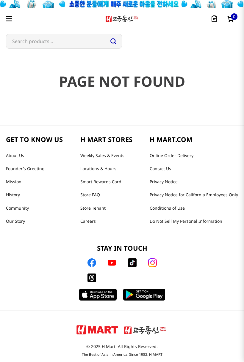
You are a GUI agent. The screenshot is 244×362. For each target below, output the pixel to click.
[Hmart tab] (97, 329)
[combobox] (64, 41)
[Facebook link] (91, 262)
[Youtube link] (112, 263)
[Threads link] (91, 278)
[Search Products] (113, 41)
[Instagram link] (152, 262)
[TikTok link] (132, 262)
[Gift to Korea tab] (145, 329)
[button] (9, 19)
